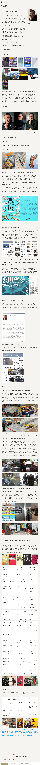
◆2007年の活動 (32, 734)
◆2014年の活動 (13, 732)
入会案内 (2, 759)
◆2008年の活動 (24, 734)
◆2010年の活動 (9, 734)
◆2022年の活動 (22, 729)
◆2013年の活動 (21, 732)
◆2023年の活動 (14, 729)
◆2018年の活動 (18, 731)
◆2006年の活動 (5, 735)
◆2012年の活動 (29, 732)
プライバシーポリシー (12, 759)
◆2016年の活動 (34, 731)
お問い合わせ (6, 759)
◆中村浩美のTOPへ (6, 729)
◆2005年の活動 (13, 735)
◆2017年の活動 (26, 731)
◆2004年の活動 (21, 735)
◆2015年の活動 (5, 732)
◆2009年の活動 (16, 734)
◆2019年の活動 (10, 731)
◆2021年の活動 (30, 729)
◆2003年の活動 (29, 735)
